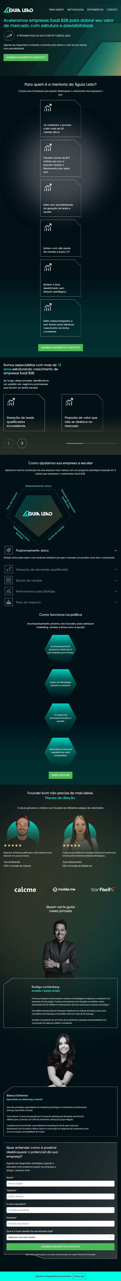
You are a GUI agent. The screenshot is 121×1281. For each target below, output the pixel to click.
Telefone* (11, 1190)
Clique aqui (79, 1276)
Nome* (10, 1177)
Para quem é (56, 9)
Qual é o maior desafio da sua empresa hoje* (29, 1231)
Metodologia (75, 9)
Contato (112, 9)
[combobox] (60, 1237)
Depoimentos (95, 9)
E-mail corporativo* (16, 1204)
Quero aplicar (61, 775)
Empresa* (11, 1217)
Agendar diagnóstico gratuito (25, 57)
